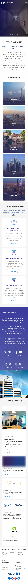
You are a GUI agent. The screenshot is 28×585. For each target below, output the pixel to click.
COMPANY (5, 562)
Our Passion (5, 569)
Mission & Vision (6, 565)
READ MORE (13, 243)
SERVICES (5, 549)
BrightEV (20, 552)
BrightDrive (20, 554)
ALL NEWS (13, 404)
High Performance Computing (5, 553)
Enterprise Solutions (4, 559)
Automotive (5, 556)
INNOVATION (22, 549)
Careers (12, 552)
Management (5, 567)
